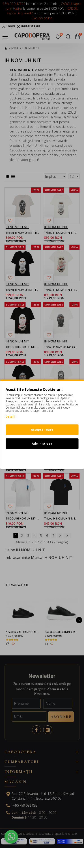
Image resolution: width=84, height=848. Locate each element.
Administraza (42, 443)
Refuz (42, 458)
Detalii (10, 416)
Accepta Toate (42, 429)
